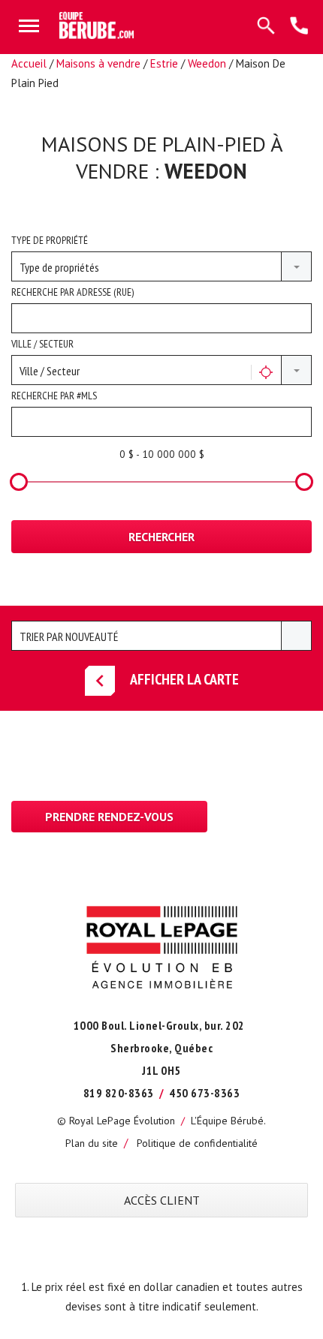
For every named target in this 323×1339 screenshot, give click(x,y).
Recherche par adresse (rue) (72, 292)
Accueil (29, 63)
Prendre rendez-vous (109, 816)
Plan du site (91, 1143)
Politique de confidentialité (197, 1143)
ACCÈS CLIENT (162, 1200)
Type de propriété (49, 240)
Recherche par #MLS (54, 395)
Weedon (207, 63)
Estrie (164, 63)
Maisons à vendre (98, 63)
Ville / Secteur (42, 344)
